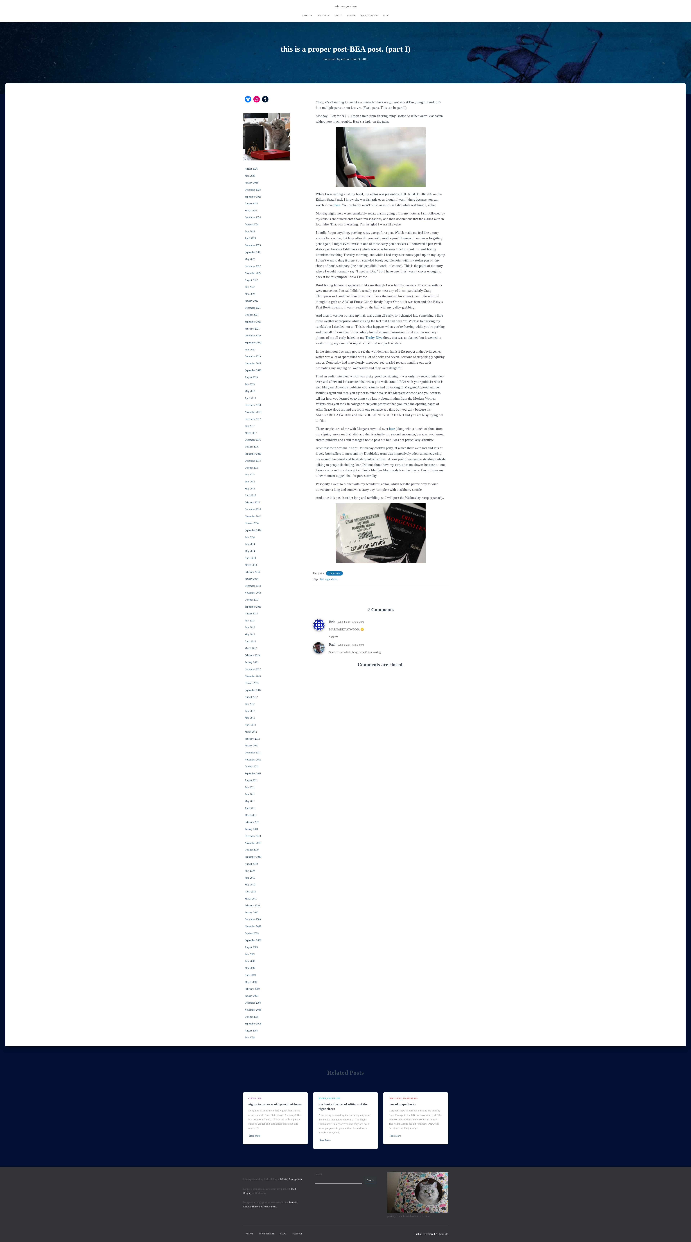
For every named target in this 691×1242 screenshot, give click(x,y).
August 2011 (251, 780)
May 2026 (250, 175)
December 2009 (253, 919)
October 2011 (251, 766)
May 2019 (250, 391)
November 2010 (253, 843)
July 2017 (250, 426)
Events (351, 15)
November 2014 (253, 516)
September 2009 (253, 940)
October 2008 (252, 1016)
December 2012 (253, 669)
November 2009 (253, 926)
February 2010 (252, 905)
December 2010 (253, 836)
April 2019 (250, 398)
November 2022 (253, 273)
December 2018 (253, 405)
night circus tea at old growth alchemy (275, 1104)
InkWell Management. (291, 1179)
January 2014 (251, 579)
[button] (311, 15)
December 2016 (253, 439)
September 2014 (253, 530)
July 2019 (250, 384)
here (337, 205)
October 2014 (252, 523)
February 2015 (252, 502)
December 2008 (253, 1002)
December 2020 (253, 335)
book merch (368, 15)
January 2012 (251, 745)
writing (322, 15)
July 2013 (250, 620)
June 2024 (250, 231)
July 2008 (250, 1037)
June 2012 (250, 711)
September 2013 (253, 606)
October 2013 (252, 599)
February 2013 (252, 655)
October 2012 (252, 683)
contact (297, 1233)
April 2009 (250, 975)
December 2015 (253, 460)
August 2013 (251, 613)
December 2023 (253, 245)
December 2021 (253, 307)
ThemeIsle (442, 1234)
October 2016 (252, 447)
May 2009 (250, 968)
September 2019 (253, 370)
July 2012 (250, 704)
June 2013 (250, 627)
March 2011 (251, 815)
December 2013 (253, 586)
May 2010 (250, 884)
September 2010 (253, 857)
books (322, 1098)
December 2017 (253, 419)
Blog (386, 15)
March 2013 (251, 648)
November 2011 (253, 759)
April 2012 (250, 725)
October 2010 (252, 850)
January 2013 (251, 662)
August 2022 (251, 280)
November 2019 (253, 363)
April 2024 (250, 238)
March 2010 (251, 898)
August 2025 (251, 203)
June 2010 (250, 877)
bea (322, 579)
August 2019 (251, 377)
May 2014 (250, 551)
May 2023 (250, 259)
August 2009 (251, 947)
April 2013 (250, 641)
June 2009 (250, 961)
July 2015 (250, 474)
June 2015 (250, 481)
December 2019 (253, 356)
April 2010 (250, 891)
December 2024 (253, 217)
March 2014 (251, 565)
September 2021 (253, 321)
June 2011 (250, 794)
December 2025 (253, 189)
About (306, 15)
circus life (334, 573)
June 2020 (250, 349)
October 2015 (252, 467)
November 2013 (253, 592)
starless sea (410, 1098)
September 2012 (253, 690)
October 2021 (252, 315)
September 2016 (253, 454)
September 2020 (253, 342)
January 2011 (251, 829)
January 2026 (251, 182)
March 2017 (251, 433)
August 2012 (251, 697)
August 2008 (251, 1030)
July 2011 (249, 787)
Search (318, 1174)
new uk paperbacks (402, 1104)
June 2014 (250, 544)
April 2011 (250, 808)
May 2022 (250, 294)
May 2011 (250, 801)
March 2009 (251, 982)
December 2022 (253, 266)
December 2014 (253, 509)
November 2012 (253, 676)
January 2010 (251, 912)
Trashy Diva (373, 337)
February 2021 (252, 328)
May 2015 (250, 488)
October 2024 (252, 224)
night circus (331, 579)
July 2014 (250, 537)
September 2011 (253, 773)
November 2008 (253, 1009)
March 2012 (251, 731)
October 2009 (252, 933)
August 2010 (251, 864)
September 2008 (253, 1023)
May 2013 (250, 634)
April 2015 (250, 495)
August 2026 (251, 168)
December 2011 (253, 752)
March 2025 (251, 210)
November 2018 (253, 412)
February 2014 (252, 572)
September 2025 (253, 196)
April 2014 (250, 558)
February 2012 (252, 738)
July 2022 (250, 287)
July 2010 (250, 870)
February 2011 (252, 822)
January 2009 (251, 996)
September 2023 (253, 252)
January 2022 (251, 300)
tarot (338, 15)
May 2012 (250, 718)
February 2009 (252, 989)
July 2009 (250, 954)
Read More (254, 1135)
